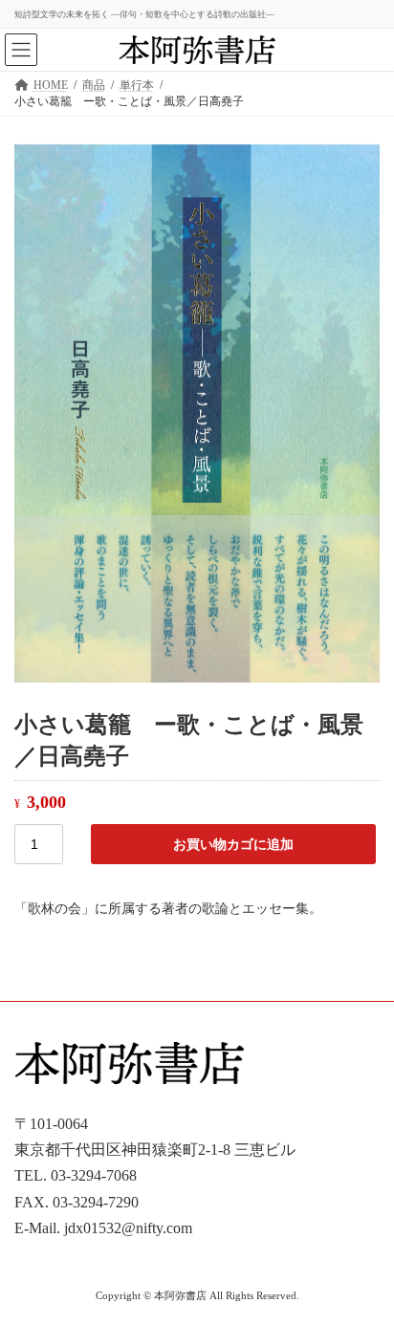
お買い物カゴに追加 (233, 844)
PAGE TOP (365, 1263)
